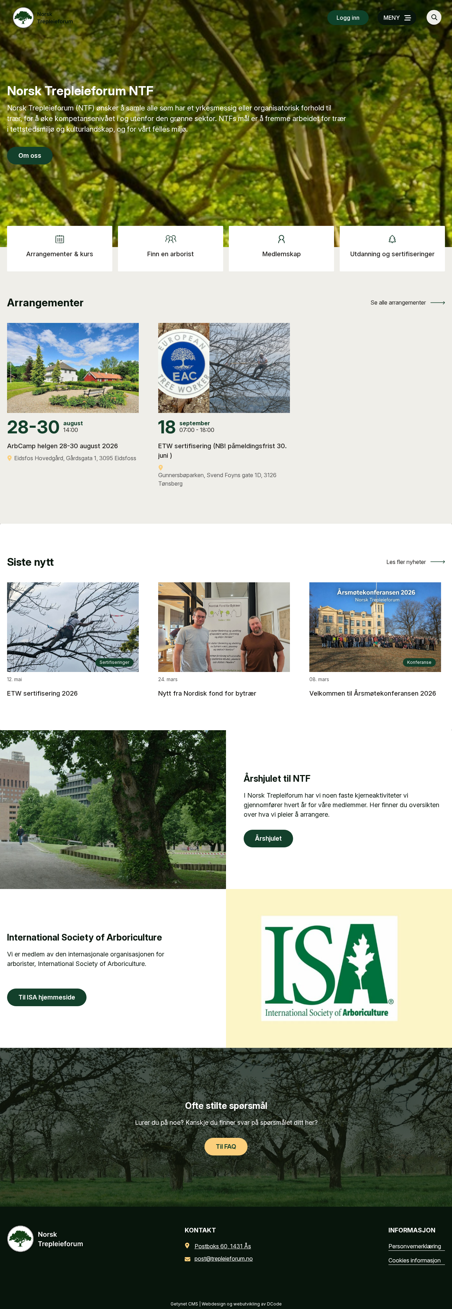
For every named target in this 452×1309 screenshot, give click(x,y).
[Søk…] (434, 17)
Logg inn (348, 17)
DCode (274, 1304)
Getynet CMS (184, 1304)
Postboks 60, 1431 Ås (223, 1246)
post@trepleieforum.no (224, 1258)
